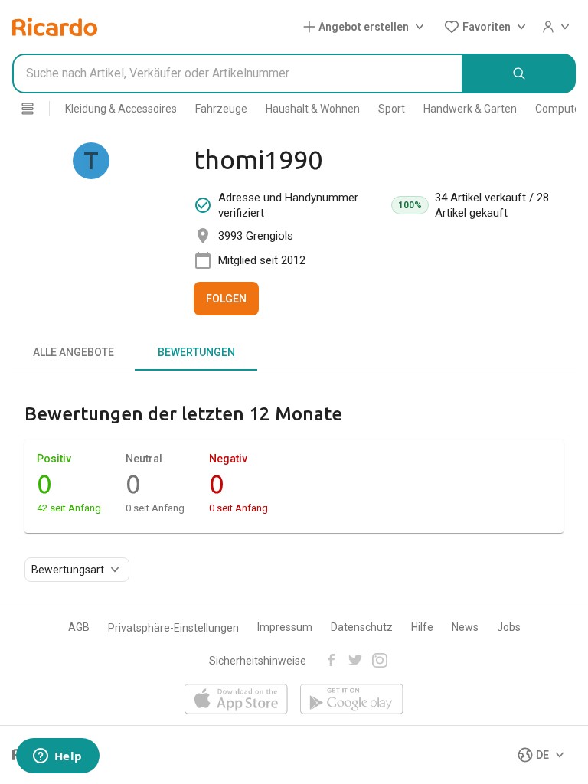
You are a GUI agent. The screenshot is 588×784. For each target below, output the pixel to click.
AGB (79, 627)
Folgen (226, 298)
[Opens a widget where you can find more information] (57, 757)
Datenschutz (362, 627)
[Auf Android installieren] (351, 700)
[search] (519, 73)
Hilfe (422, 627)
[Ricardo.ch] (54, 27)
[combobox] (237, 73)
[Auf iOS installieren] (236, 700)
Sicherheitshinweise (257, 661)
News (465, 627)
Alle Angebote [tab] (73, 352)
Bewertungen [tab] (196, 352)
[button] (366, 27)
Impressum (284, 627)
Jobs (509, 627)
